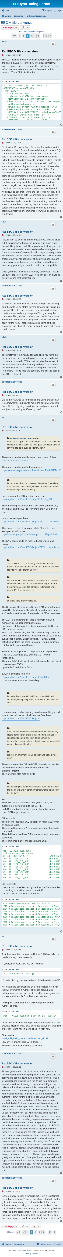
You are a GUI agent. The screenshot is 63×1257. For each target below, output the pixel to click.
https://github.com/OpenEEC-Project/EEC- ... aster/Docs (30, 547)
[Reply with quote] (53, 44)
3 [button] (31, 35)
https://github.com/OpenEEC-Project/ (21, 718)
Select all (14, 81)
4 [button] (35, 35)
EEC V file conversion (17, 22)
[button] (14, 36)
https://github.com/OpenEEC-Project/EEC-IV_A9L (27, 499)
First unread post (26, 32)
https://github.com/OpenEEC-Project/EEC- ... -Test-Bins (30, 521)
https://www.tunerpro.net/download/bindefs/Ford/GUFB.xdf (31, 470)
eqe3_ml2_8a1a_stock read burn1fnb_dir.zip (25, 1038)
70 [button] (45, 35)
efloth (4, 41)
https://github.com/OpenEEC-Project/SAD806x (25, 677)
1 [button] (23, 35)
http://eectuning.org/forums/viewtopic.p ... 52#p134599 (29, 534)
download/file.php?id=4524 (15, 460)
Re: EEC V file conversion (20, 51)
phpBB (22, 1250)
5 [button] (38, 35)
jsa (3, 417)
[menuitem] (5, 11)
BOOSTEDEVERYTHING (12, 129)
